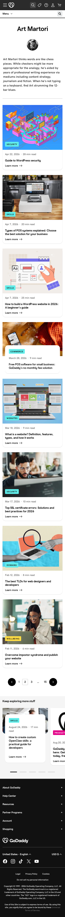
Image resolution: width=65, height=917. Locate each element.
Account (7, 820)
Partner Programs (12, 812)
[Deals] (40, 5)
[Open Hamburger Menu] (4, 5)
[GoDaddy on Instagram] (12, 863)
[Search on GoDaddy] (59, 13)
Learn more (15, 756)
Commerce (16, 351)
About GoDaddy (11, 787)
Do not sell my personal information (32, 880)
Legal (17, 874)
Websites (12, 418)
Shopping (8, 829)
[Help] (46, 5)
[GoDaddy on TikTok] (20, 863)
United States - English (15, 854)
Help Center (9, 795)
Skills (10, 214)
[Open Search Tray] (33, 5)
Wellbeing (13, 638)
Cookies (46, 874)
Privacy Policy (31, 874)
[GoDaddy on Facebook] (5, 863)
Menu (6, 13)
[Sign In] (53, 5)
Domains (12, 565)
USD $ (55, 854)
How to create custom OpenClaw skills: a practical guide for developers (22, 742)
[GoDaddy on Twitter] (28, 863)
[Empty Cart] (59, 5)
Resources (8, 804)
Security (12, 144)
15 (45, 681)
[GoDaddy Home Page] (16, 840)
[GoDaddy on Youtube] (36, 863)
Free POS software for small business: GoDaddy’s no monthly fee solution (32, 366)
